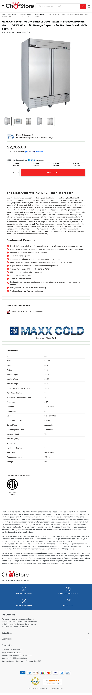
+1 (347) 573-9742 (14, 652)
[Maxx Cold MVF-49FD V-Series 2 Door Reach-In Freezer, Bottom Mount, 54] (7, 121)
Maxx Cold (51, 338)
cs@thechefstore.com (14, 649)
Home (3, 14)
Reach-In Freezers (40, 14)
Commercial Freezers (25, 14)
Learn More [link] (40, 160)
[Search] (83, 6)
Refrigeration (12, 14)
